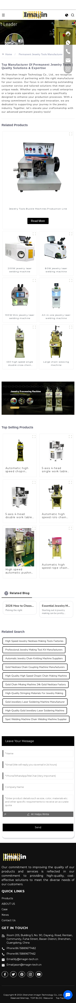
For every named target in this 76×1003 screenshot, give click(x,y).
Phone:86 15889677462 (21, 953)
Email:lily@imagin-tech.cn (22, 959)
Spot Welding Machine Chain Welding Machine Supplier (36, 719)
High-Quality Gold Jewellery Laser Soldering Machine (34, 710)
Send (38, 827)
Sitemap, (25, 998)
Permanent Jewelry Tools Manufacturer (41, 54)
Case (5, 909)
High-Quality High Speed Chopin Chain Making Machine (36, 675)
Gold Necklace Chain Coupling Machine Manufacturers (35, 667)
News (5, 914)
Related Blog (20, 593)
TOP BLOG (36, 998)
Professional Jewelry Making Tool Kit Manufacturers (34, 649)
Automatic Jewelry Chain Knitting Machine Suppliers (34, 658)
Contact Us (8, 920)
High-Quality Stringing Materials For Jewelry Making (34, 693)
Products (7, 898)
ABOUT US (8, 903)
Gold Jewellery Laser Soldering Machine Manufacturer (35, 702)
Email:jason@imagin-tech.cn (24, 964)
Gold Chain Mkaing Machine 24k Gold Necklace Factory (35, 684)
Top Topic (60, 998)
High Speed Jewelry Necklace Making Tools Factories (34, 641)
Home (8, 54)
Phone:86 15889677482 (21, 948)
